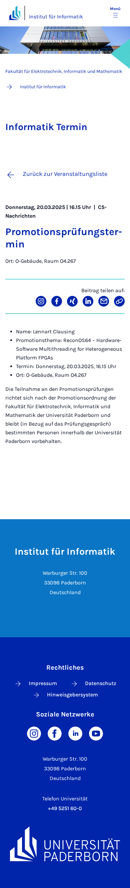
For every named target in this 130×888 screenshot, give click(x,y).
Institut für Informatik (56, 16)
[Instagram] (34, 733)
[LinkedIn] (75, 733)
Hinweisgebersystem (72, 694)
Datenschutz (100, 683)
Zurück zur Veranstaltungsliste (65, 174)
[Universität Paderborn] (65, 843)
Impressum (43, 683)
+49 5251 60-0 (65, 808)
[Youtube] (96, 733)
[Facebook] (55, 733)
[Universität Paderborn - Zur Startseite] (14, 13)
